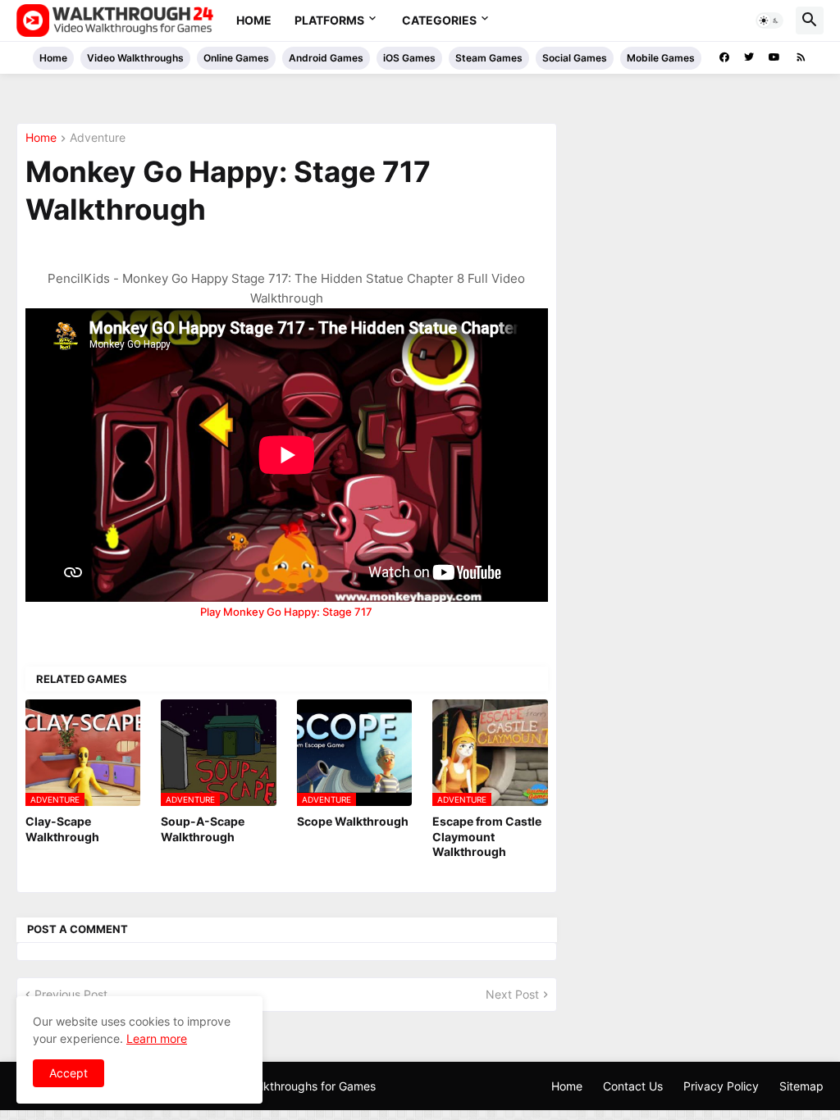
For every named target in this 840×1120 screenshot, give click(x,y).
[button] (769, 20)
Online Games (236, 58)
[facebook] (724, 57)
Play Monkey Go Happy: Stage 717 (286, 611)
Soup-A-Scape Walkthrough (202, 828)
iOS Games (409, 58)
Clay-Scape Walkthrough (62, 828)
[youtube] (774, 57)
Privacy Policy (721, 1086)
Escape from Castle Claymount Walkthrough (486, 836)
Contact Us (633, 1086)
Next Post (512, 994)
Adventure (98, 138)
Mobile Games (661, 58)
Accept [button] (68, 1073)
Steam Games (489, 58)
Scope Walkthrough (353, 821)
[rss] (801, 57)
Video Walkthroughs (135, 58)
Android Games (326, 58)
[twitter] (749, 57)
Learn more (156, 1038)
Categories (439, 20)
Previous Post (70, 994)
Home (254, 20)
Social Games (574, 58)
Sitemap (801, 1086)
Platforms (329, 20)
